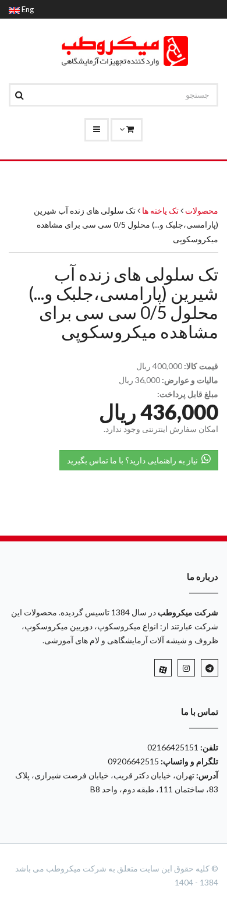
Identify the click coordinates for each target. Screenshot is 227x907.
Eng (27, 9)
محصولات (201, 210)
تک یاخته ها (159, 210)
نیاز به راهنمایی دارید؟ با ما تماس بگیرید (134, 460)
